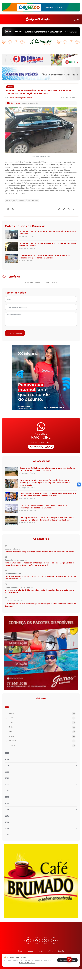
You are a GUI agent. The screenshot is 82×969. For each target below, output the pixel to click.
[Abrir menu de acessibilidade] (69, 959)
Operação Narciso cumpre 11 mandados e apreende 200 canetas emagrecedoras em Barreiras (45, 256)
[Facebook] (64, 209)
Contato (61, 951)
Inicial (20, 951)
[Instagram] (27, 940)
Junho (42, 722)
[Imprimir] (13, 209)
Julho (42, 718)
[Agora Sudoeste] (38, 19)
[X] (69, 209)
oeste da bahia (33, 200)
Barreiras (10, 87)
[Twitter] (45, 940)
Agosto (42, 713)
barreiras (21, 200)
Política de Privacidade (27, 963)
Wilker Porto (14, 98)
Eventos (41, 951)
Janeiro (42, 745)
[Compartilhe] (74, 209)
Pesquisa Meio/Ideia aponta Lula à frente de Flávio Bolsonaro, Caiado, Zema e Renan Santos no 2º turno (48, 494)
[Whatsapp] (59, 209)
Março (42, 736)
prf (14, 200)
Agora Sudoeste (26, 98)
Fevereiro (42, 741)
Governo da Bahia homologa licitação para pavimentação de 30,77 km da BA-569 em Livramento (47, 469)
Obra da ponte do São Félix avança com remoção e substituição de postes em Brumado (43, 506)
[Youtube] (54, 940)
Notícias (30, 951)
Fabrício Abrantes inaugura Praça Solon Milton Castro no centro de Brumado (39, 551)
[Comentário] (8, 209)
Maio (42, 727)
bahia (8, 200)
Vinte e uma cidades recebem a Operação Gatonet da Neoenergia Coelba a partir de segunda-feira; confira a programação (45, 482)
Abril (42, 731)
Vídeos (50, 951)
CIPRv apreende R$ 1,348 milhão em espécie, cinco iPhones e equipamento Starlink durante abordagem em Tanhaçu (47, 518)
